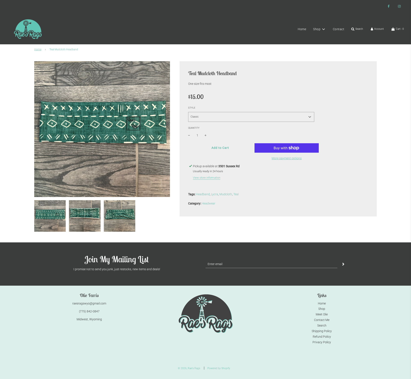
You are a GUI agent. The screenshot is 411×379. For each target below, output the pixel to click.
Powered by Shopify (218, 368)
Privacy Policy (322, 342)
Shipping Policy (322, 331)
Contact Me (321, 320)
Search (321, 325)
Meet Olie (322, 314)
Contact (338, 29)
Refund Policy (322, 336)
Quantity (194, 128)
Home (302, 29)
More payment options (287, 158)
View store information (206, 177)
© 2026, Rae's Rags (189, 368)
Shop (321, 308)
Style (191, 107)
